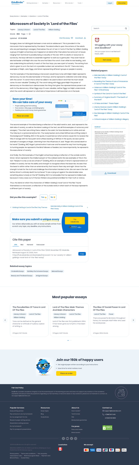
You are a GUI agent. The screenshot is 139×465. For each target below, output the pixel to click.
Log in (110, 3)
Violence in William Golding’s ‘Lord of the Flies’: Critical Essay (110, 88)
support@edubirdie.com (113, 411)
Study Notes (45, 417)
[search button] (126, 28)
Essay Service (14, 16)
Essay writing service (16, 411)
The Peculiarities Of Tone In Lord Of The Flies (29, 308)
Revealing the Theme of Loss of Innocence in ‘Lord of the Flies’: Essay (111, 82)
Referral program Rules (31, 456)
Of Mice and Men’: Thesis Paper (106, 103)
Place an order (23, 116)
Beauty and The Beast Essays (21, 276)
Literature (32, 16)
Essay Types (45, 411)
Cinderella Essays (17, 271)
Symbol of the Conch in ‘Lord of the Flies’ (110, 93)
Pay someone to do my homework (21, 414)
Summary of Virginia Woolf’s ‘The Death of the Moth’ (111, 98)
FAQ (73, 417)
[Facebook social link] (63, 438)
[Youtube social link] (67, 438)
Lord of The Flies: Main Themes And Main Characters (68, 308)
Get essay (107, 60)
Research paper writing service (20, 420)
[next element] (133, 320)
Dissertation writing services (19, 423)
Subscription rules (16, 456)
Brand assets (76, 432)
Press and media (77, 429)
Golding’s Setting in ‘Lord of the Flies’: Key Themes (29, 207)
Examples (24, 16)
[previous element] (5, 320)
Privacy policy (14, 453)
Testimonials (76, 414)
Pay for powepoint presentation (20, 429)
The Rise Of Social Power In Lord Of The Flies (109, 308)
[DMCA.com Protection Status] (107, 427)
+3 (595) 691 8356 (110, 418)
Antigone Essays (42, 276)
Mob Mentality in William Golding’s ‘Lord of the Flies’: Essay (67, 207)
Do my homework (15, 426)
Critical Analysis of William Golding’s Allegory (111, 119)
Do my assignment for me (18, 417)
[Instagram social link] (75, 438)
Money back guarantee (79, 420)
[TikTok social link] (71, 438)
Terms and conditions (28, 453)
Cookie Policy (25, 458)
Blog (42, 414)
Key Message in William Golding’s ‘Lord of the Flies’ (111, 114)
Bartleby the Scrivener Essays (37, 271)
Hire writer (122, 3)
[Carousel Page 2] (69, 340)
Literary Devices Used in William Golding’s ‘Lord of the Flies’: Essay (110, 108)
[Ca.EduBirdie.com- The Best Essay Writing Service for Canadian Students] (60, 449)
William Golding (54, 30)
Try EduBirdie (75, 220)
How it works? (76, 411)
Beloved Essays (57, 271)
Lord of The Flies (43, 16)
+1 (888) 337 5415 (110, 414)
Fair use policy (42, 453)
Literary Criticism (24, 30)
